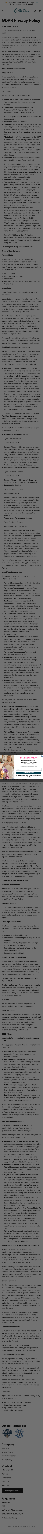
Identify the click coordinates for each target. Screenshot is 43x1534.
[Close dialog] (41, 756)
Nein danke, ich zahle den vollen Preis (28, 776)
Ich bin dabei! (29, 772)
